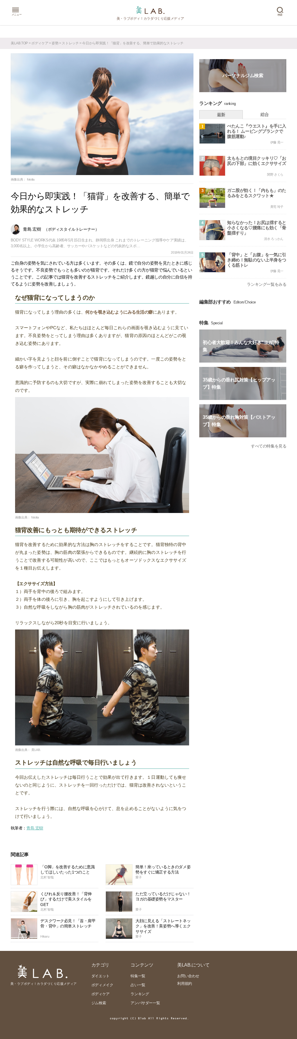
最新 (221, 114)
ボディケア (39, 43)
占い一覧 (138, 985)
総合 (264, 114)
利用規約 (184, 983)
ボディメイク (102, 985)
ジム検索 (98, 1003)
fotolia (31, 179)
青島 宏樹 (34, 828)
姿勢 (55, 43)
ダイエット (100, 976)
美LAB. (36, 749)
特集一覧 (138, 976)
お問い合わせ (188, 976)
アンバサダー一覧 (145, 1003)
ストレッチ (70, 43)
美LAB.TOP (19, 43)
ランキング (140, 994)
